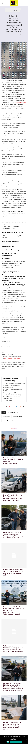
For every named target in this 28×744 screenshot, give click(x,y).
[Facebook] (2, 406)
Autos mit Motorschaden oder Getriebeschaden (12, 390)
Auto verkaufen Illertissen (12, 412)
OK (8, 741)
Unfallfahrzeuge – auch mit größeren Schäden (11, 386)
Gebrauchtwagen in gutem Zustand (14, 383)
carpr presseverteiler (7, 34)
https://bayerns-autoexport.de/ (12, 358)
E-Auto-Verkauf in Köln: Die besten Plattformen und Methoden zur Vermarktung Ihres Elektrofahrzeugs (12, 497)
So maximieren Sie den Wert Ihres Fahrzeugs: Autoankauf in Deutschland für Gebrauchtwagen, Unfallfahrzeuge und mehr (13, 610)
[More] (23, 406)
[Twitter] (6, 406)
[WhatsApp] (13, 406)
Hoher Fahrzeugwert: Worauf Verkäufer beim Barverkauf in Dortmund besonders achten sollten (13, 572)
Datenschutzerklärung (16, 741)
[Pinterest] (9, 406)
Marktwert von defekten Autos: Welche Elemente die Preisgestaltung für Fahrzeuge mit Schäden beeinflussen (14, 535)
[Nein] (26, 739)
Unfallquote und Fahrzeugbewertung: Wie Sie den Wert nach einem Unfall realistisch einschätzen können (13, 648)
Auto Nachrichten (16, 8)
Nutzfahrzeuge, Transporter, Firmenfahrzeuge (12, 397)
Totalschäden (8, 400)
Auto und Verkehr (9, 10)
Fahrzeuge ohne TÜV (11, 393)
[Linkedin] (16, 406)
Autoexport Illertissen (20, 102)
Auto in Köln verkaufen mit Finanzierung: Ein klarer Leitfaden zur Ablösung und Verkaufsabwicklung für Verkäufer (12, 725)
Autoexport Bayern (6, 416)
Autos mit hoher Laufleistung (13, 394)
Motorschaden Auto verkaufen (9, 420)
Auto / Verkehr (9, 8)
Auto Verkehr (17, 10)
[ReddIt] (20, 406)
